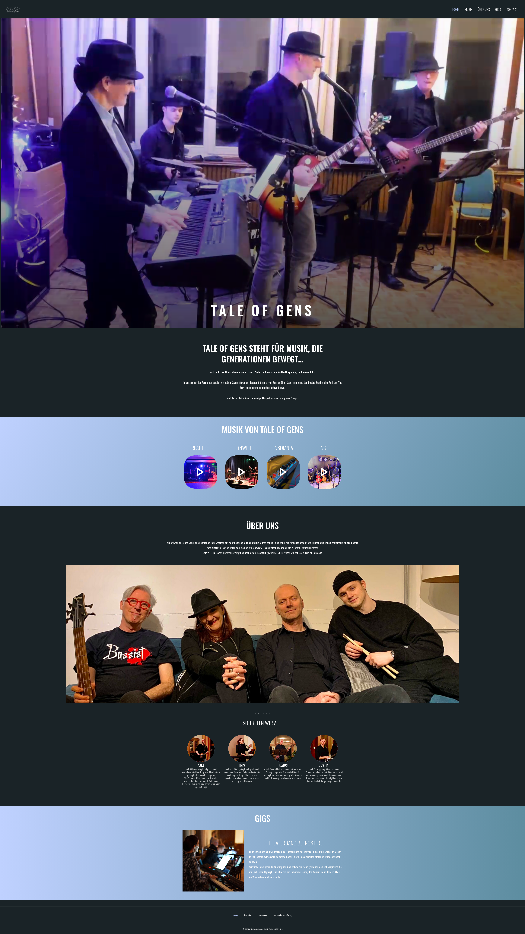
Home (455, 9)
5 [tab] (266, 713)
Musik (468, 9)
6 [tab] (269, 713)
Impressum (262, 915)
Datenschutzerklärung (282, 915)
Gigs (498, 9)
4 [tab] (263, 713)
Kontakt (511, 9)
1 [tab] (255, 713)
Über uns (484, 9)
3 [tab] (261, 713)
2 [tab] (258, 713)
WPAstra (279, 929)
